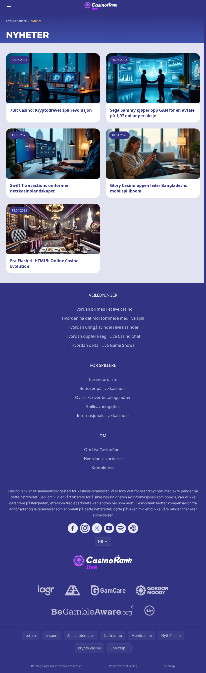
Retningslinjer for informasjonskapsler (56, 666)
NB (100, 541)
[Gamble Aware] (93, 610)
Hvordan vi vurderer (103, 458)
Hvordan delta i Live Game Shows (103, 345)
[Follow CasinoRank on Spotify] (121, 528)
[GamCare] (108, 590)
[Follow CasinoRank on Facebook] (73, 528)
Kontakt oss (103, 467)
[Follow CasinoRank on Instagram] (85, 528)
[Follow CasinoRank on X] (97, 528)
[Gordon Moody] (152, 590)
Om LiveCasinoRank (103, 449)
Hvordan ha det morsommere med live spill (103, 318)
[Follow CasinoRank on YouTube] (109, 528)
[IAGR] (46, 590)
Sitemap (169, 666)
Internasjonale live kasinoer (103, 415)
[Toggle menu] (9, 7)
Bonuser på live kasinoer (103, 388)
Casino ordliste (103, 379)
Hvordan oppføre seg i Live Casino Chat (103, 336)
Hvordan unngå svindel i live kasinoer (103, 327)
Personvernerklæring (123, 666)
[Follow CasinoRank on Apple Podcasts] (133, 528)
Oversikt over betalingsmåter (103, 397)
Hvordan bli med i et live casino (103, 309)
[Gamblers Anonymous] (73, 590)
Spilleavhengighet (103, 406)
